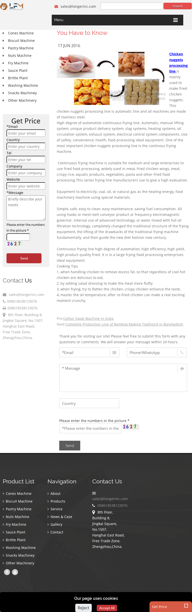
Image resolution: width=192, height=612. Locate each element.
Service (56, 509)
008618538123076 (22, 301)
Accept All (106, 608)
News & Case (61, 516)
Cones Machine (18, 493)
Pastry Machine (18, 509)
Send (24, 258)
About (55, 493)
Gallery (56, 524)
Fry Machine (15, 524)
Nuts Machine (17, 516)
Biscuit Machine (18, 501)
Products (57, 501)
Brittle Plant (15, 539)
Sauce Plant (15, 532)
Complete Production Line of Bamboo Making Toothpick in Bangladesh (124, 324)
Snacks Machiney (19, 555)
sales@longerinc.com (78, 6)
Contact (56, 532)
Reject (83, 608)
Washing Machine (20, 547)
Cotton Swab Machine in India (88, 318)
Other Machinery (19, 563)
